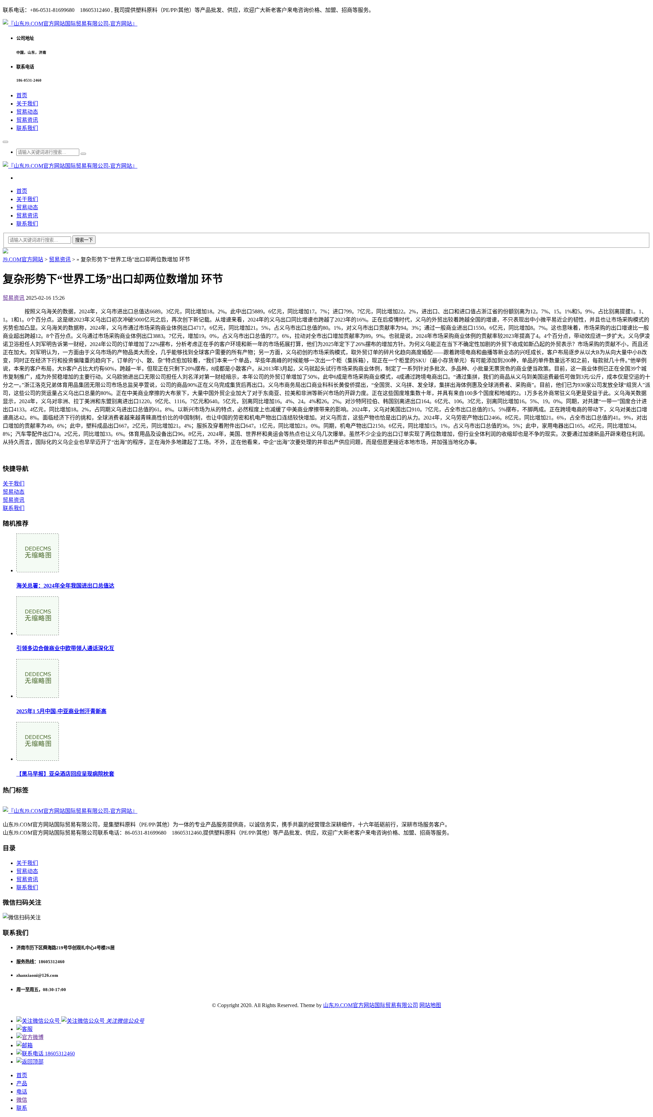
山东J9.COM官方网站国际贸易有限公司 (370, 1005)
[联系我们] (24, 1029)
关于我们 (27, 103)
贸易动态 (27, 112)
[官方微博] (30, 1037)
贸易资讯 (27, 120)
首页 (21, 95)
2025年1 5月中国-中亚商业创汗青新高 (61, 711)
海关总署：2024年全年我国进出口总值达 (65, 586)
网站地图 (430, 1005)
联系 (21, 1108)
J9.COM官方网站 (23, 259)
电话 (21, 1092)
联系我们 (27, 128)
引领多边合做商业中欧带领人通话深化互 (65, 648)
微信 (21, 1100)
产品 (21, 1083)
